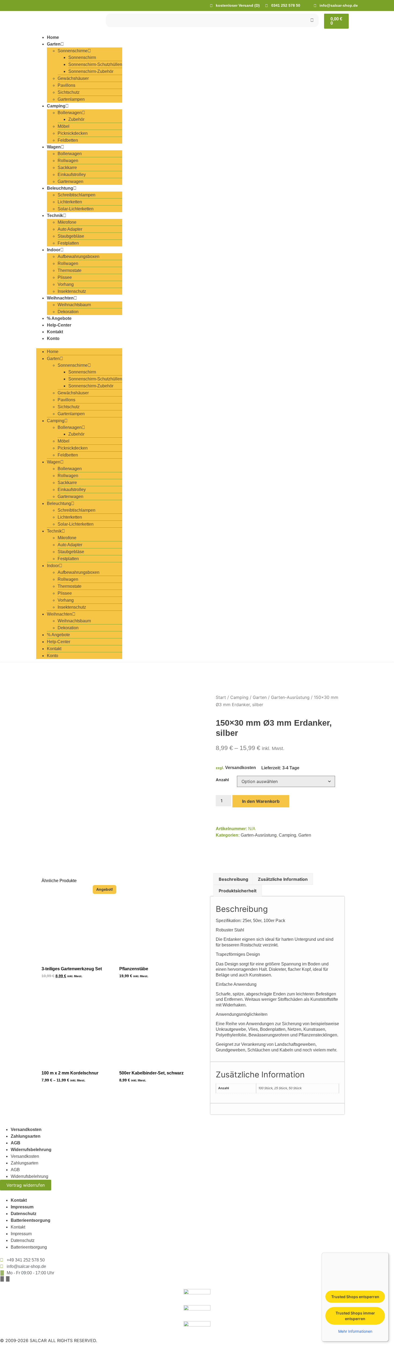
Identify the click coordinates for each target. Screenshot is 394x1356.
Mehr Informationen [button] (355, 1331)
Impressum (22, 1207)
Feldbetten (68, 140)
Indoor (53, 250)
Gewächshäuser (73, 78)
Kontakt (55, 331)
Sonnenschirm (82, 57)
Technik (55, 215)
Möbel (63, 126)
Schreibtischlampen (76, 195)
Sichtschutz (69, 92)
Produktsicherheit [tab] (238, 890)
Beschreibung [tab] (233, 879)
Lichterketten (70, 202)
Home (53, 37)
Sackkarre (67, 167)
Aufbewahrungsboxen (78, 256)
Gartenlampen (71, 99)
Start (221, 697)
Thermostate (69, 270)
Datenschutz (23, 1213)
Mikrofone (67, 222)
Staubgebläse (71, 236)
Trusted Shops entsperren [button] (355, 1296)
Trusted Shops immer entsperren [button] (355, 1316)
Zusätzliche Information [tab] (283, 879)
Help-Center (59, 325)
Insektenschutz (72, 291)
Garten (54, 44)
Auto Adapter (70, 229)
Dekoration (68, 311)
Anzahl (222, 780)
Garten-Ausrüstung (290, 697)
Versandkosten (240, 767)
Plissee (65, 277)
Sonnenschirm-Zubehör (90, 71)
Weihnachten (60, 298)
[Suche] (312, 20)
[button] (79, 345)
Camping (56, 106)
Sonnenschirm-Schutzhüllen (95, 64)
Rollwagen (68, 160)
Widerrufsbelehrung (31, 1149)
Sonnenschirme (73, 50)
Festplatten (68, 243)
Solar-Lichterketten (76, 209)
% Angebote (59, 318)
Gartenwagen (70, 181)
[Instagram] (8, 1279)
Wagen (54, 147)
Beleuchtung (60, 188)
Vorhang (66, 284)
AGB (15, 1143)
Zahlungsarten (25, 1136)
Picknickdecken (73, 133)
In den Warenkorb (261, 801)
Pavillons (66, 85)
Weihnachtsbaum (74, 304)
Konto (53, 338)
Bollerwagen (70, 112)
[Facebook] (2, 1279)
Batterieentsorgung (30, 1220)
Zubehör (76, 119)
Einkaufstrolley (72, 174)
